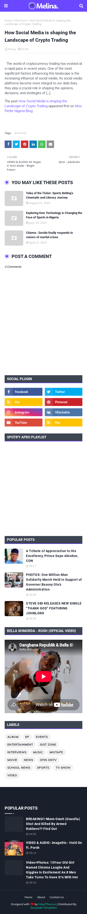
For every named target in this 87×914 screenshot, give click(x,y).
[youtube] (23, 422)
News (28, 760)
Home (9, 20)
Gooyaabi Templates (43, 907)
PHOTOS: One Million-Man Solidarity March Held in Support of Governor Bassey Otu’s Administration (54, 582)
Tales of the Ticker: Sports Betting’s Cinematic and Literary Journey (49, 195)
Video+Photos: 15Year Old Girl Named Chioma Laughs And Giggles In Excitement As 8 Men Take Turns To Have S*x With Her (52, 870)
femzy (12, 49)
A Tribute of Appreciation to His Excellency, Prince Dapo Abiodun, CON (52, 556)
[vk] (64, 412)
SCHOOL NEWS (18, 767)
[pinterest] (64, 402)
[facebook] (23, 392)
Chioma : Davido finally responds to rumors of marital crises (49, 235)
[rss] (23, 402)
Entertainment (20, 744)
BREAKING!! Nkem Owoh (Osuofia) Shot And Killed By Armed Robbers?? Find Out (53, 824)
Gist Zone (21, 20)
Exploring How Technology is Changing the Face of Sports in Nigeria (54, 215)
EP (27, 737)
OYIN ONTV (48, 760)
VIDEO (12, 775)
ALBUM (13, 737)
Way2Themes (47, 904)
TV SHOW (63, 767)
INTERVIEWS (16, 752)
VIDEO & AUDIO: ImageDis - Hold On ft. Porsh (54, 845)
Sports (43, 767)
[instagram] (23, 412)
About (41, 897)
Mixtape (56, 752)
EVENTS (42, 737)
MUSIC (38, 752)
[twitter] (64, 392)
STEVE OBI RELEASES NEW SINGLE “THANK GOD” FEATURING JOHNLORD (54, 608)
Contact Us (57, 897)
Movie (12, 760)
